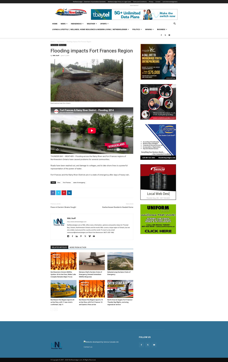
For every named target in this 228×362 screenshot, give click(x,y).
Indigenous (76, 24)
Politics (136, 29)
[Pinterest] (64, 192)
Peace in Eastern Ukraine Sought (63, 207)
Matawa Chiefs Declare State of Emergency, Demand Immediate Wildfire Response (90, 274)
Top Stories (60, 42)
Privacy (151, 1)
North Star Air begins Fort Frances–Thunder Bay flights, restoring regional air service (120, 302)
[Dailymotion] (69, 236)
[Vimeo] (90, 236)
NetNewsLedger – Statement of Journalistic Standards (89, 1)
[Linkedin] (69, 192)
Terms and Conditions (140, 1)
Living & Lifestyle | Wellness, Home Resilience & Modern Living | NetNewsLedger (89, 29)
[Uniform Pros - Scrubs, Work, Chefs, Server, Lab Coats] (158, 219)
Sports (103, 24)
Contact (158, 1)
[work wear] (158, 102)
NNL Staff (56, 55)
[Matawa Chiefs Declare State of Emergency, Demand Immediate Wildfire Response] (92, 261)
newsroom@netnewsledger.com (106, 347)
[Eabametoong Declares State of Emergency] (120, 261)
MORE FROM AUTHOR (78, 247)
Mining (148, 29)
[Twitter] (165, 35)
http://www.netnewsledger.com (76, 222)
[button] (174, 24)
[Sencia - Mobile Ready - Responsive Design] (158, 182)
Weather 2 (63, 45)
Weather (91, 24)
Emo (58, 182)
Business (161, 29)
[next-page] (55, 309)
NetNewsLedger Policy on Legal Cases (119, 1)
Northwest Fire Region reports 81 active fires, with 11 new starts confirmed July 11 (62, 302)
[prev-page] (52, 309)
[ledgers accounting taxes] (158, 142)
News (63, 24)
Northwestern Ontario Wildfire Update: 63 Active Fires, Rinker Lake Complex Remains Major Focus (63, 274)
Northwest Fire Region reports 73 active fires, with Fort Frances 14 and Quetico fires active (91, 302)
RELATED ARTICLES (59, 247)
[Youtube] (169, 35)
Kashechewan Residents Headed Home (117, 207)
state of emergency (79, 182)
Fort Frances (67, 182)
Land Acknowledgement (170, 1)
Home (54, 24)
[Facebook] (161, 35)
